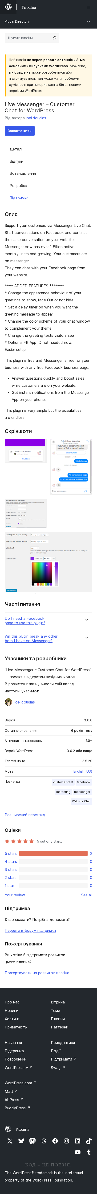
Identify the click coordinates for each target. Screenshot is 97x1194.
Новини (11, 1010)
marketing (63, 792)
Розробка (18, 185)
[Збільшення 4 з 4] (86, 538)
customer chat (63, 782)
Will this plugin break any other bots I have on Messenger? (31, 638)
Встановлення (23, 173)
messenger (82, 792)
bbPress (14, 1099)
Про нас (12, 1002)
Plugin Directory (17, 21)
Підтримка (18, 198)
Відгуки (16, 161)
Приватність (16, 1027)
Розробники (15, 1059)
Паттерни (59, 1027)
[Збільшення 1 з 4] (40, 445)
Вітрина (58, 1002)
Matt (11, 1091)
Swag (58, 1067)
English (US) (82, 771)
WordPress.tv (19, 1067)
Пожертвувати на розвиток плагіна (37, 972)
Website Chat (81, 801)
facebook (83, 782)
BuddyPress (17, 1108)
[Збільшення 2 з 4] (86, 445)
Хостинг (12, 1018)
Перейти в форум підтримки (30, 930)
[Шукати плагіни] (54, 38)
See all (86, 895)
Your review (15, 895)
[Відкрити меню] (89, 7)
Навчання (13, 1042)
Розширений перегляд (25, 814)
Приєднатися (63, 1042)
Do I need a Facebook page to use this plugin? (25, 620)
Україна (22, 1129)
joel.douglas (36, 118)
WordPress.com (21, 1083)
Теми (55, 1010)
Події (56, 1050)
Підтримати (64, 1059)
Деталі (16, 149)
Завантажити (20, 131)
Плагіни (58, 1018)
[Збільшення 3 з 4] (40, 505)
